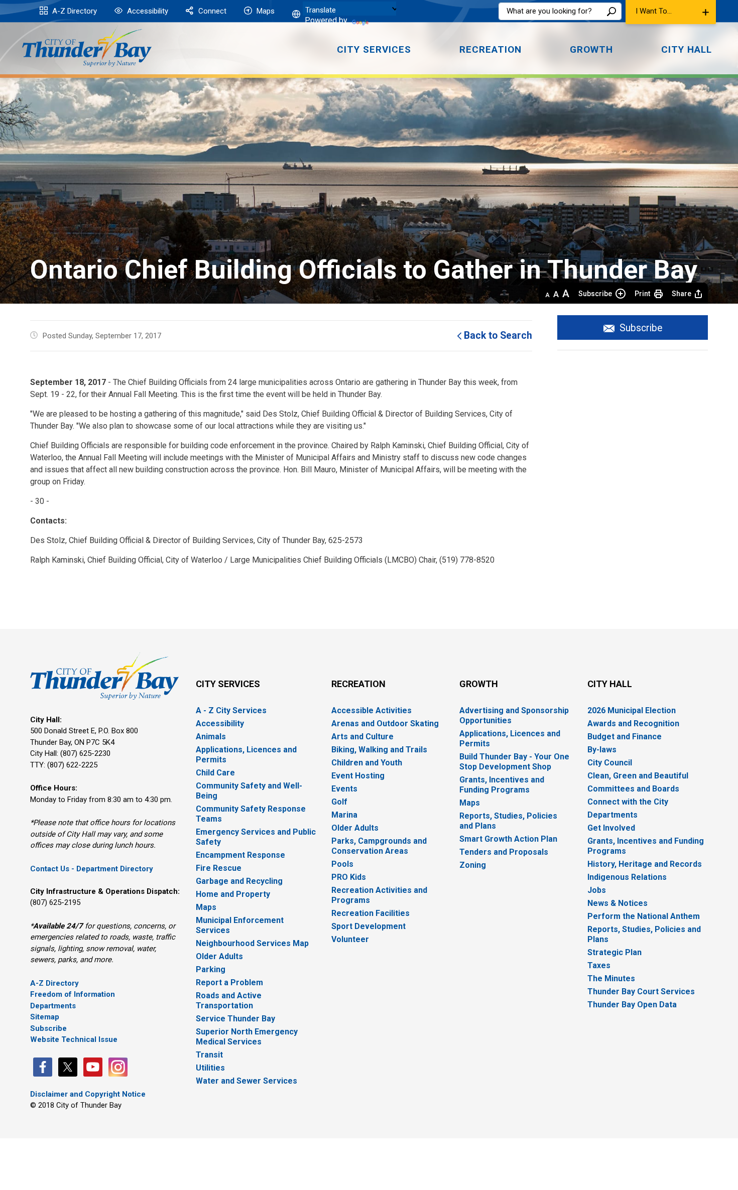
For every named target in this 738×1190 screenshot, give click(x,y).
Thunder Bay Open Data (632, 1004)
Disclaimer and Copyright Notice (88, 1094)
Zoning (472, 865)
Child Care (215, 772)
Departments (53, 1005)
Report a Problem (229, 982)
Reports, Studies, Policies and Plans (508, 821)
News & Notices (617, 903)
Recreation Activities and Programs (379, 895)
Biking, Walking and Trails (379, 749)
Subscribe (595, 294)
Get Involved (611, 828)
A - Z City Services (231, 710)
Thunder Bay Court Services (641, 991)
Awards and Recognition (633, 723)
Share (681, 294)
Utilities (210, 1068)
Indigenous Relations (627, 877)
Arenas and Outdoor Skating (385, 723)
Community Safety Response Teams (251, 814)
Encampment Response (240, 855)
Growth (478, 684)
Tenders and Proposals (503, 852)
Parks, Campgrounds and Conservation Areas (379, 846)
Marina (344, 815)
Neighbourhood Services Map (252, 943)
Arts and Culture (362, 736)
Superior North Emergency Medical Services (247, 1036)
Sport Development (368, 926)
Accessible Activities (371, 710)
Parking (210, 969)
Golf (339, 802)
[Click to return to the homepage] (87, 46)
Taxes (598, 965)
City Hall (609, 684)
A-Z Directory (73, 11)
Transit (209, 1055)
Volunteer (350, 939)
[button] (671, 12)
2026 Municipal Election (631, 710)
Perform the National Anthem (643, 916)
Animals (211, 736)
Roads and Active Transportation (229, 1000)
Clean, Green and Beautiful (637, 775)
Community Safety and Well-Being (249, 791)
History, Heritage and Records (644, 864)
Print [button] (642, 294)
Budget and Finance (624, 736)
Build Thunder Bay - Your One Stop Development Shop (514, 761)
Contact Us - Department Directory (91, 868)
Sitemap (44, 1016)
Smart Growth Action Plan (508, 839)
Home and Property (233, 894)
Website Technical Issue (73, 1039)
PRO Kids (348, 877)
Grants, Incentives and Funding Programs (501, 785)
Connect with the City (627, 802)
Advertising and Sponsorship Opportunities (514, 715)
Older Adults (219, 956)
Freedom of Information (72, 994)
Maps (265, 11)
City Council (609, 762)
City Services (228, 684)
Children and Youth (366, 762)
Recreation (358, 684)
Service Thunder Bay (235, 1018)
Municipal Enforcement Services (240, 925)
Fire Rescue (218, 868)
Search (611, 11)
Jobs (596, 890)
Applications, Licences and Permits (246, 754)
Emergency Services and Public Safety (256, 837)
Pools (342, 864)
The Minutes (611, 978)
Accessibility (146, 11)
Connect (211, 11)
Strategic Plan (614, 952)
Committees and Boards (633, 789)
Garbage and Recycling (239, 881)
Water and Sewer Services (246, 1081)
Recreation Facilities (370, 913)
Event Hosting (358, 775)
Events (344, 789)
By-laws (602, 749)
